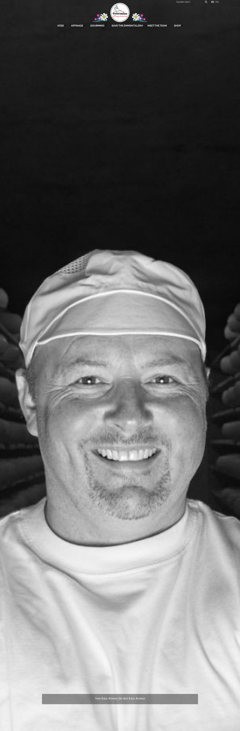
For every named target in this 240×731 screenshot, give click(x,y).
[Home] (120, 12)
